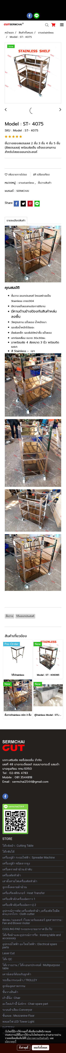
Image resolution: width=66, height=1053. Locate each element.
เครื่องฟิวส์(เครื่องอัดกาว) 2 (19, 905)
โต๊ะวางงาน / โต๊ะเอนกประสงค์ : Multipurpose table (31, 966)
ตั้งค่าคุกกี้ (23, 1047)
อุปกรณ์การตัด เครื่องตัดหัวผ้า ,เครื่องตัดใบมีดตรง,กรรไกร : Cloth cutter (31, 912)
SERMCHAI (22, 191)
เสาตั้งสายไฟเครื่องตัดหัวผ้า (19, 881)
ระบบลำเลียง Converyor (17, 1009)
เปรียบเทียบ (43, 175)
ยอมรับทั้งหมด (40, 1047)
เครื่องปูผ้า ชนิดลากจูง (16, 863)
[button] (46, 25)
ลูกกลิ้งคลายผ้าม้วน (14, 887)
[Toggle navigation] (61, 24)
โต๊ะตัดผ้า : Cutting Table (17, 845)
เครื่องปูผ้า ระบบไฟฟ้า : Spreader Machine (28, 857)
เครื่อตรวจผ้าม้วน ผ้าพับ (17, 869)
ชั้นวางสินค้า (44, 183)
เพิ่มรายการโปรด (17, 175)
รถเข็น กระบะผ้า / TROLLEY (19, 980)
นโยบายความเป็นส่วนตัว (38, 1038)
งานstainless (26, 183)
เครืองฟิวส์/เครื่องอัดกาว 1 (18, 899)
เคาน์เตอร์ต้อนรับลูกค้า (16, 974)
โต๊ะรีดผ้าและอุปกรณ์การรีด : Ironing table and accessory (31, 936)
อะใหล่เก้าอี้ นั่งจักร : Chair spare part (25, 1003)
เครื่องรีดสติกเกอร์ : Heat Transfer (23, 893)
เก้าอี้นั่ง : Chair (11, 998)
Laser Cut (8, 953)
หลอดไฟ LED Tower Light (18, 1021)
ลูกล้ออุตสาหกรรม (13, 986)
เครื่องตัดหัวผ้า (11, 875)
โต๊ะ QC (7, 959)
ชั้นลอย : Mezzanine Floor (18, 1015)
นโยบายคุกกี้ (10, 1041)
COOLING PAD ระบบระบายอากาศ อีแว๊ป (27, 929)
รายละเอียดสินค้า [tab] (16, 221)
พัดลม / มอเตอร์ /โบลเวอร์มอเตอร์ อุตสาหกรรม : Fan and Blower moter (32, 921)
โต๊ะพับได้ (8, 851)
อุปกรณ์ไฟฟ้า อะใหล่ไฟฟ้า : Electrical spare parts (29, 945)
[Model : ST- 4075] (33, 73)
